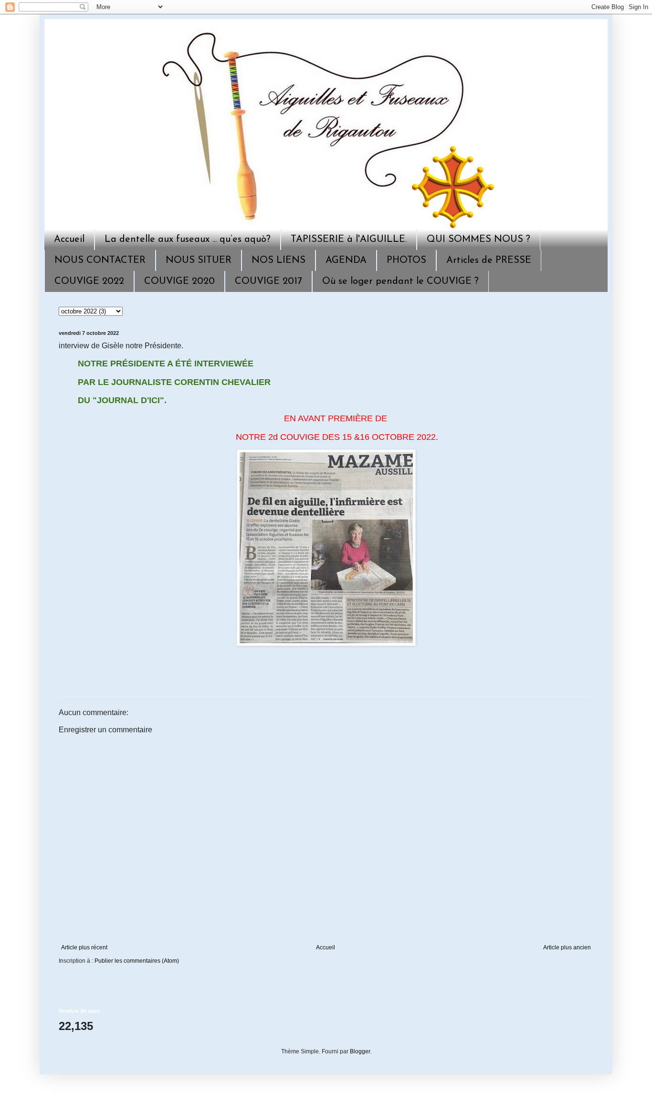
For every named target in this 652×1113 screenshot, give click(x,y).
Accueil (69, 239)
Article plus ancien (567, 947)
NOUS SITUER (198, 260)
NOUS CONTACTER (100, 260)
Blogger (360, 1051)
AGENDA (346, 260)
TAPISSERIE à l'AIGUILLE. (349, 239)
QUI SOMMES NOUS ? (478, 239)
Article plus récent (84, 947)
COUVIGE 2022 (89, 281)
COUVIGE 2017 (268, 281)
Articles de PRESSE (488, 260)
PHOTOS (406, 260)
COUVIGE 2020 (179, 281)
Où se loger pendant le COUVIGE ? (400, 281)
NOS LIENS (278, 260)
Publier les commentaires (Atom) (137, 960)
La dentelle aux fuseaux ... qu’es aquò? (188, 239)
